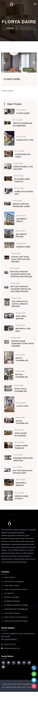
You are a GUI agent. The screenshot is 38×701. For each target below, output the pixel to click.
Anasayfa (10, 28)
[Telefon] (33, 667)
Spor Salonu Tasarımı (12, 613)
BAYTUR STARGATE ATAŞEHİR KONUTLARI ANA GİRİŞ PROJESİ (20, 289)
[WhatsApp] (33, 674)
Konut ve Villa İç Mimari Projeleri (16, 621)
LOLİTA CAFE (22, 406)
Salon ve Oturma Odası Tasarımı (15, 589)
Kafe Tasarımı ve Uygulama (14, 581)
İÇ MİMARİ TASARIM (12, 601)
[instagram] (33, 686)
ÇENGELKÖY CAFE (24, 140)
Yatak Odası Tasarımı (11, 585)
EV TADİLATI (9, 593)
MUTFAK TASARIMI (11, 597)
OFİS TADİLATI (9, 577)
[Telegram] (33, 680)
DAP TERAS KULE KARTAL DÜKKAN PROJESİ (20, 303)
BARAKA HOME (23, 247)
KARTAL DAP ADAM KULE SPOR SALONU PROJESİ (20, 259)
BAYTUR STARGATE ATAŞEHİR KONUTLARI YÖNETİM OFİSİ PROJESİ (21, 274)
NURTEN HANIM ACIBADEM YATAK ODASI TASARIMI (22, 343)
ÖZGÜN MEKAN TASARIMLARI (16, 609)
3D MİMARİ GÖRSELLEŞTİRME (16, 605)
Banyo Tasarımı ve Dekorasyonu (16, 617)
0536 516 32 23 (10, 644)
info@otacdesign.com (11, 648)
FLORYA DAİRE (12, 79)
